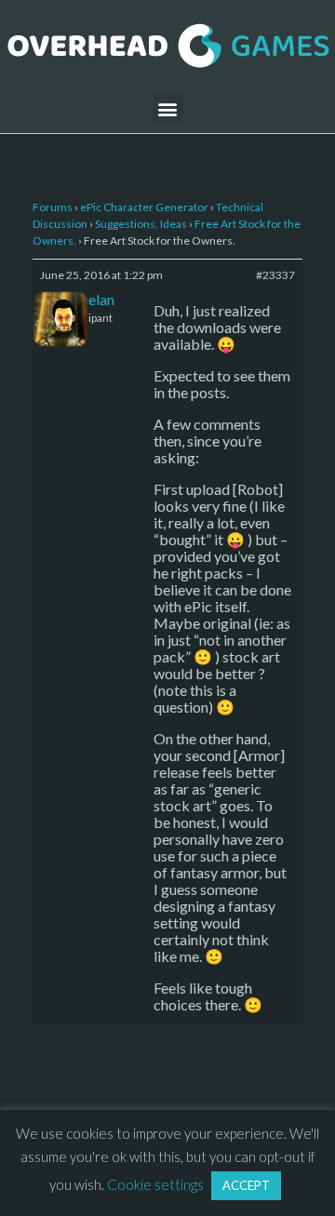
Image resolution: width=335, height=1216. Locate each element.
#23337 (275, 275)
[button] (168, 108)
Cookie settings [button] (155, 1184)
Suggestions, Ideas (141, 224)
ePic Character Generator (144, 207)
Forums (53, 207)
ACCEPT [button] (246, 1185)
